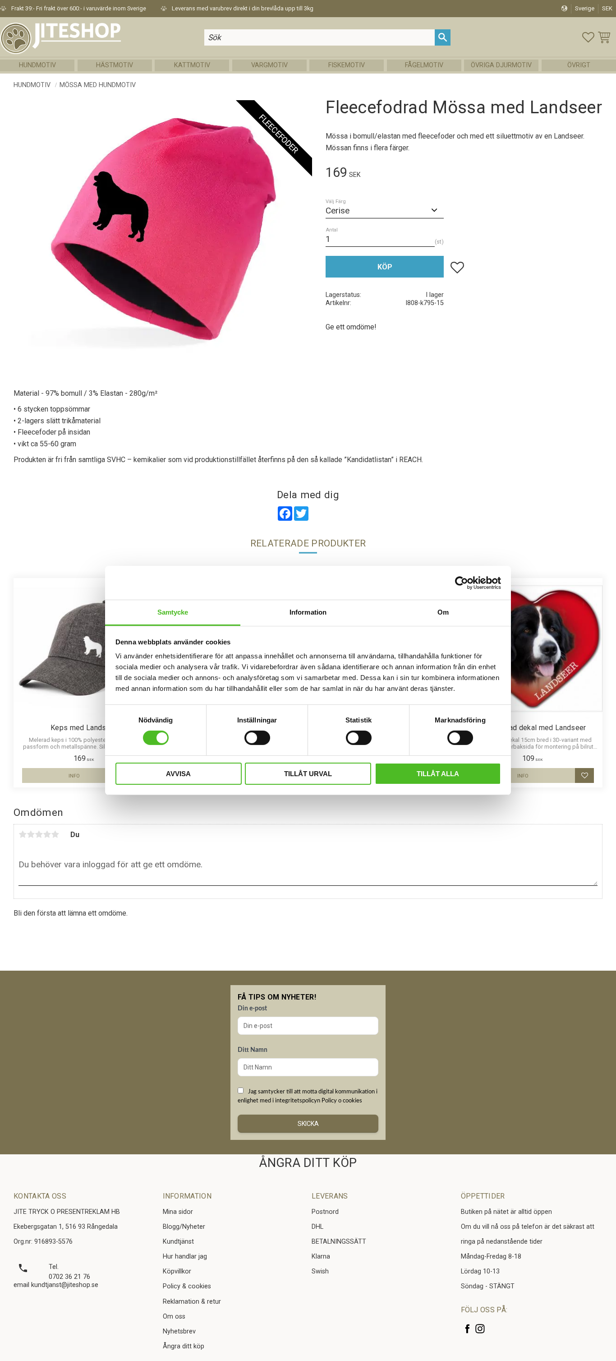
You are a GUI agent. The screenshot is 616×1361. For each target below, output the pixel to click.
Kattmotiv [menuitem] (192, 65)
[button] (588, 37)
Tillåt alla (438, 774)
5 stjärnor (55, 834)
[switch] (257, 738)
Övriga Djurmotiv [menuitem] (501, 65)
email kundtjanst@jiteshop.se (56, 1285)
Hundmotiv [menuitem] (37, 65)
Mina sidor (178, 1212)
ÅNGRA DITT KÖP (308, 1163)
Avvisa (178, 774)
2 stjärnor (31, 834)
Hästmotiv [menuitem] (114, 65)
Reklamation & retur (192, 1301)
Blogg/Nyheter (184, 1227)
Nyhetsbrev (179, 1331)
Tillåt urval (308, 774)
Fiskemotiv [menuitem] (346, 65)
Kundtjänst (178, 1241)
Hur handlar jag (185, 1256)
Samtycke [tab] (172, 612)
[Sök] (443, 37)
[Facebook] (467, 1328)
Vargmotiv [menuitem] (269, 65)
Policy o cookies (342, 1100)
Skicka (308, 1123)
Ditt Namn (252, 1050)
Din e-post (252, 1008)
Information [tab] (308, 612)
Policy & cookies (187, 1286)
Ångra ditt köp (183, 1346)
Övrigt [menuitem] (578, 65)
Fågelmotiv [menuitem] (424, 65)
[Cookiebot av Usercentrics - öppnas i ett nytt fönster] (461, 582)
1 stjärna (22, 834)
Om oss (174, 1316)
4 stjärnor (47, 834)
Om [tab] (443, 612)
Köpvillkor (177, 1271)
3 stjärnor (39, 834)
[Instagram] (480, 1328)
